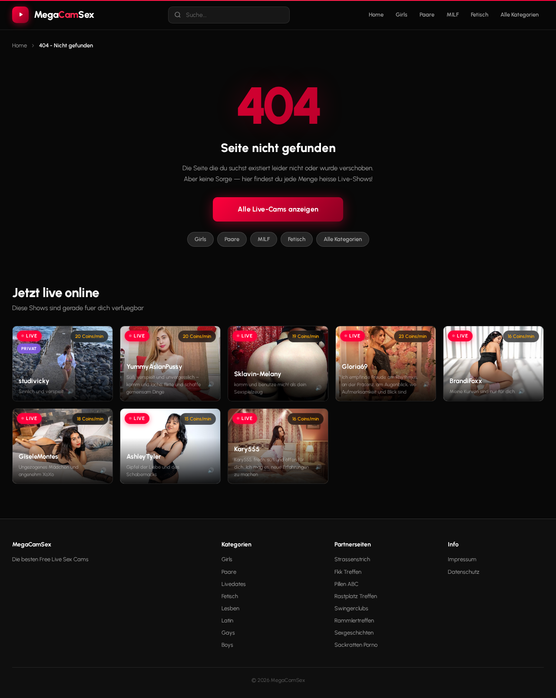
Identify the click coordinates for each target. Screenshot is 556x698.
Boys (227, 645)
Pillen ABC (346, 584)
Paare (427, 14)
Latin (227, 620)
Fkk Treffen (347, 572)
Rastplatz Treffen (355, 596)
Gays (228, 632)
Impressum (462, 559)
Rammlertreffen (354, 620)
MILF (453, 14)
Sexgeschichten (354, 632)
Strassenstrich (352, 559)
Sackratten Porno (355, 645)
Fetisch (479, 14)
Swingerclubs (351, 608)
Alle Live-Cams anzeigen (278, 209)
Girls (401, 14)
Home (376, 14)
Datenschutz (464, 572)
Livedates (234, 584)
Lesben (230, 608)
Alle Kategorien (519, 14)
